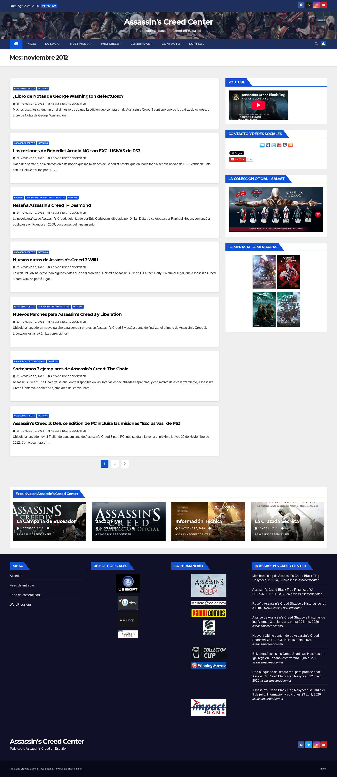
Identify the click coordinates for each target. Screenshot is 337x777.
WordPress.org (20, 604)
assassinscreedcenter (68, 103)
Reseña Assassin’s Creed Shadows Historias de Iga (289, 603)
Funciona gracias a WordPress (27, 768)
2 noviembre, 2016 (192, 528)
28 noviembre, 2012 (31, 158)
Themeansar (75, 768)
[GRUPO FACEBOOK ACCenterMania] (267, 145)
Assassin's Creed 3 (24, 89)
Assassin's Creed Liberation (54, 307)
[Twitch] (284, 145)
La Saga (52, 44)
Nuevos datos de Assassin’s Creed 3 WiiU (55, 259)
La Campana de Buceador (46, 521)
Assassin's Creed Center (168, 22)
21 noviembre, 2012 (31, 376)
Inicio (323, 768)
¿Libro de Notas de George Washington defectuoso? (68, 96)
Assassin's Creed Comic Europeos (46, 198)
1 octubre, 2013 (32, 528)
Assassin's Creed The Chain (29, 361)
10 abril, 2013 (268, 528)
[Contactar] (262, 145)
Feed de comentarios (25, 595)
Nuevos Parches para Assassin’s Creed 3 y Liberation (67, 314)
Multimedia (80, 44)
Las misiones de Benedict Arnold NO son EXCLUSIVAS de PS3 (76, 150)
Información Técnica (198, 521)
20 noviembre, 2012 (31, 431)
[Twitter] (273, 145)
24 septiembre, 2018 (114, 528)
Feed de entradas (22, 585)
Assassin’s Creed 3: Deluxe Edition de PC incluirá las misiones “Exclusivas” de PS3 (96, 423)
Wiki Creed (110, 44)
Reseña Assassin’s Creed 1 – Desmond (52, 205)
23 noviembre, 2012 (31, 267)
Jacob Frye (108, 521)
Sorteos (197, 44)
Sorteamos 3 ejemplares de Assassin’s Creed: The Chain (71, 368)
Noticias (43, 89)
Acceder (15, 575)
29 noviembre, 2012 (31, 103)
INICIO (31, 44)
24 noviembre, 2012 (31, 212)
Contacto (171, 44)
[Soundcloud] (290, 145)
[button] (316, 43)
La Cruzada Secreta (277, 521)
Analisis (18, 198)
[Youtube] (279, 145)
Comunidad (140, 44)
